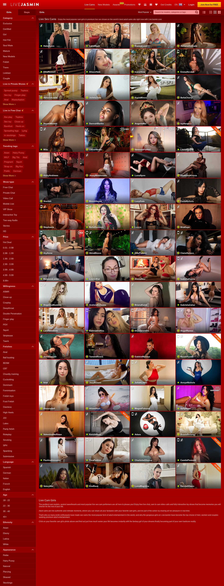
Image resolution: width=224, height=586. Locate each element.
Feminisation (9, 390)
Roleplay (7, 434)
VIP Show (7, 209)
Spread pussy (10, 90)
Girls (9, 12)
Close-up (19, 121)
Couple (6, 78)
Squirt (19, 162)
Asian (6, 152)
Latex (5, 423)
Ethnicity (7, 522)
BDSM (6, 363)
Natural (6, 566)
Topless (24, 90)
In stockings (10, 135)
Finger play (20, 95)
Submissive (8, 456)
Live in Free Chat (12, 110)
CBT (5, 368)
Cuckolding (8, 379)
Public (7, 171)
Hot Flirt (7, 40)
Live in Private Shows (14, 84)
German (17, 171)
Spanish (7, 467)
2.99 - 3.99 (8, 264)
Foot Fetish (8, 401)
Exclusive (7, 23)
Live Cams (90, 4)
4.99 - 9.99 (8, 275)
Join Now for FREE (209, 4)
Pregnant (8, 162)
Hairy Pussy (18, 152)
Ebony (6, 533)
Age (5, 495)
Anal (6, 99)
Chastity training (11, 374)
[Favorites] (156, 4)
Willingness (9, 286)
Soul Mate (8, 45)
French (6, 484)
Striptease (8, 335)
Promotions (129, 4)
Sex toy (7, 95)
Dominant (7, 385)
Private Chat (9, 193)
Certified (7, 29)
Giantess (7, 407)
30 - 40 (6, 511)
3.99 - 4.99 (8, 269)
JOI (4, 418)
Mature (6, 51)
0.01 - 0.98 (8, 247)
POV (5, 324)
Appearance (9, 549)
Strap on (8, 166)
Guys (27, 12)
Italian (6, 478)
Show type (8, 182)
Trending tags (10, 146)
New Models (104, 4)
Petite (6, 555)
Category (7, 18)
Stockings (7, 582)
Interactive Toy (10, 215)
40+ (5, 517)
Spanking (7, 451)
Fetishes (7, 346)
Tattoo (22, 135)
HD (4, 231)
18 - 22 (6, 500)
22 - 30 (6, 506)
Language (8, 462)
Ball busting (8, 357)
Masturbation (18, 99)
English (6, 489)
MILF (6, 157)
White (6, 544)
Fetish (6, 62)
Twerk (6, 341)
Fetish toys (8, 396)
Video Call (8, 198)
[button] (210, 12)
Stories (6, 226)
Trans (6, 67)
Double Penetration (12, 313)
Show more (8, 104)
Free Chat (8, 187)
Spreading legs (11, 130)
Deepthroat (8, 308)
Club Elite (139, 4)
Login (191, 4)
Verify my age (61, 352)
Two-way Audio (10, 220)
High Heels (8, 412)
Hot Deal (7, 242)
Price (5, 236)
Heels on (20, 126)
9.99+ (6, 280)
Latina (6, 538)
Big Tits (16, 157)
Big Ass (19, 166)
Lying (24, 130)
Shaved (6, 577)
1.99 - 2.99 (8, 258)
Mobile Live (8, 204)
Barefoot (8, 126)
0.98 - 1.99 (8, 253)
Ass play (8, 117)
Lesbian (7, 73)
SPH (5, 445)
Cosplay (7, 302)
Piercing (7, 571)
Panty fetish (8, 429)
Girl (4, 34)
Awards (116, 4)
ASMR (6, 291)
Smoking (7, 440)
